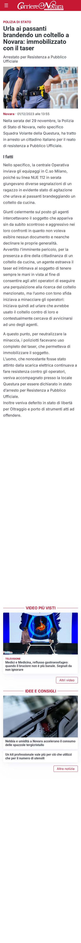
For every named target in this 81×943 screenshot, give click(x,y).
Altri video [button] (67, 680)
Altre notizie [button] (66, 769)
